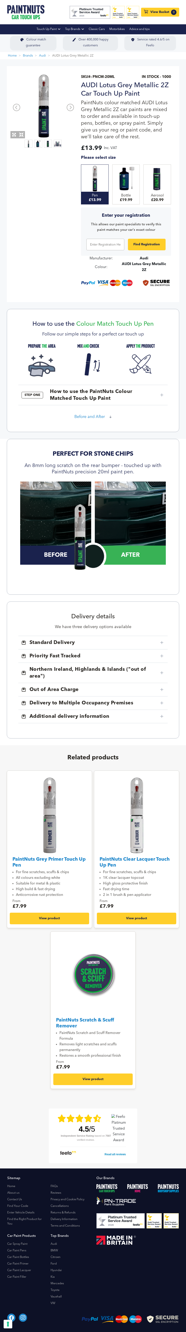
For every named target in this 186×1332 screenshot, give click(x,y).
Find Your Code (17, 1206)
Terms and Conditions (65, 1225)
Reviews (56, 1192)
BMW (54, 1250)
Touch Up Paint (47, 29)
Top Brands (73, 29)
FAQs (54, 1186)
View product (49, 918)
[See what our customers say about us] (90, 12)
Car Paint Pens (16, 1250)
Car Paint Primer (18, 1263)
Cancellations (60, 1206)
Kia (53, 1276)
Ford (54, 1263)
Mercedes (57, 1283)
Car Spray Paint (17, 1244)
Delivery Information (64, 1219)
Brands (28, 55)
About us (13, 1192)
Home (12, 55)
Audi (42, 55)
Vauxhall (56, 1296)
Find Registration (146, 244)
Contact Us (14, 1199)
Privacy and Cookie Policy (67, 1199)
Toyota (55, 1290)
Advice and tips (139, 29)
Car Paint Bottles (18, 1257)
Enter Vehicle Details (20, 1212)
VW (53, 1303)
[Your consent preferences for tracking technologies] (8, 1324)
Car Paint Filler (16, 1276)
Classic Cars (97, 29)
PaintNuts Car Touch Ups (26, 12)
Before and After (89, 417)
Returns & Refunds (63, 1212)
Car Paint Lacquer (19, 1270)
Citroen (56, 1257)
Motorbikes (117, 29)
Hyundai (56, 1270)
